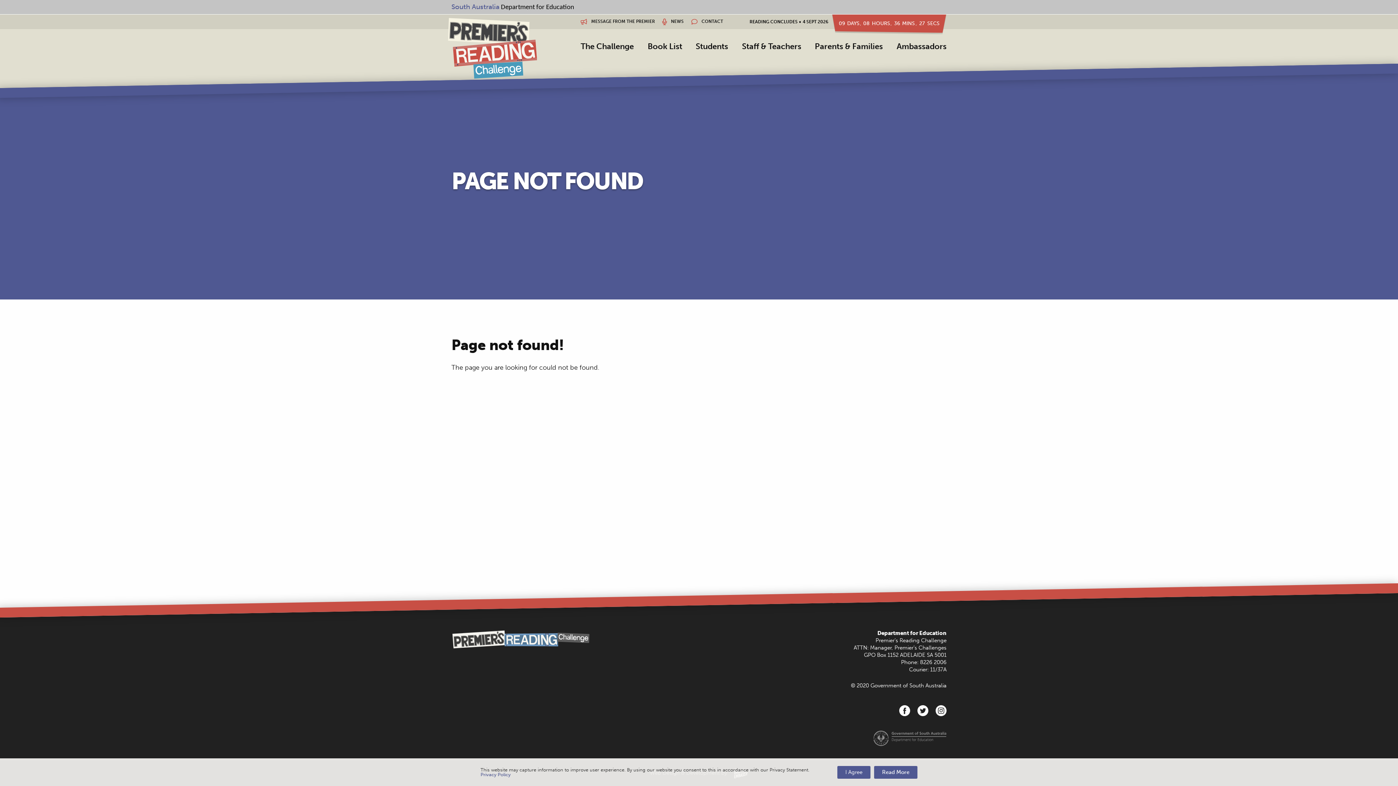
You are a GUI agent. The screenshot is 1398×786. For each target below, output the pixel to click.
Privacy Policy (496, 774)
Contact (711, 21)
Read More (895, 772)
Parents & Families (849, 46)
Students (712, 46)
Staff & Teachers (771, 46)
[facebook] (904, 710)
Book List (665, 46)
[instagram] (941, 710)
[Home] (492, 48)
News (677, 21)
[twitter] (922, 710)
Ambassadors (922, 46)
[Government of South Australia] (910, 738)
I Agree (853, 772)
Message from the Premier (622, 21)
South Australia (475, 7)
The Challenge (607, 46)
